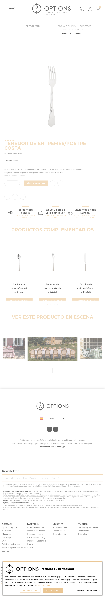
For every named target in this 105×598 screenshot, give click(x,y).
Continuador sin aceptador (88, 590)
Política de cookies (43, 585)
